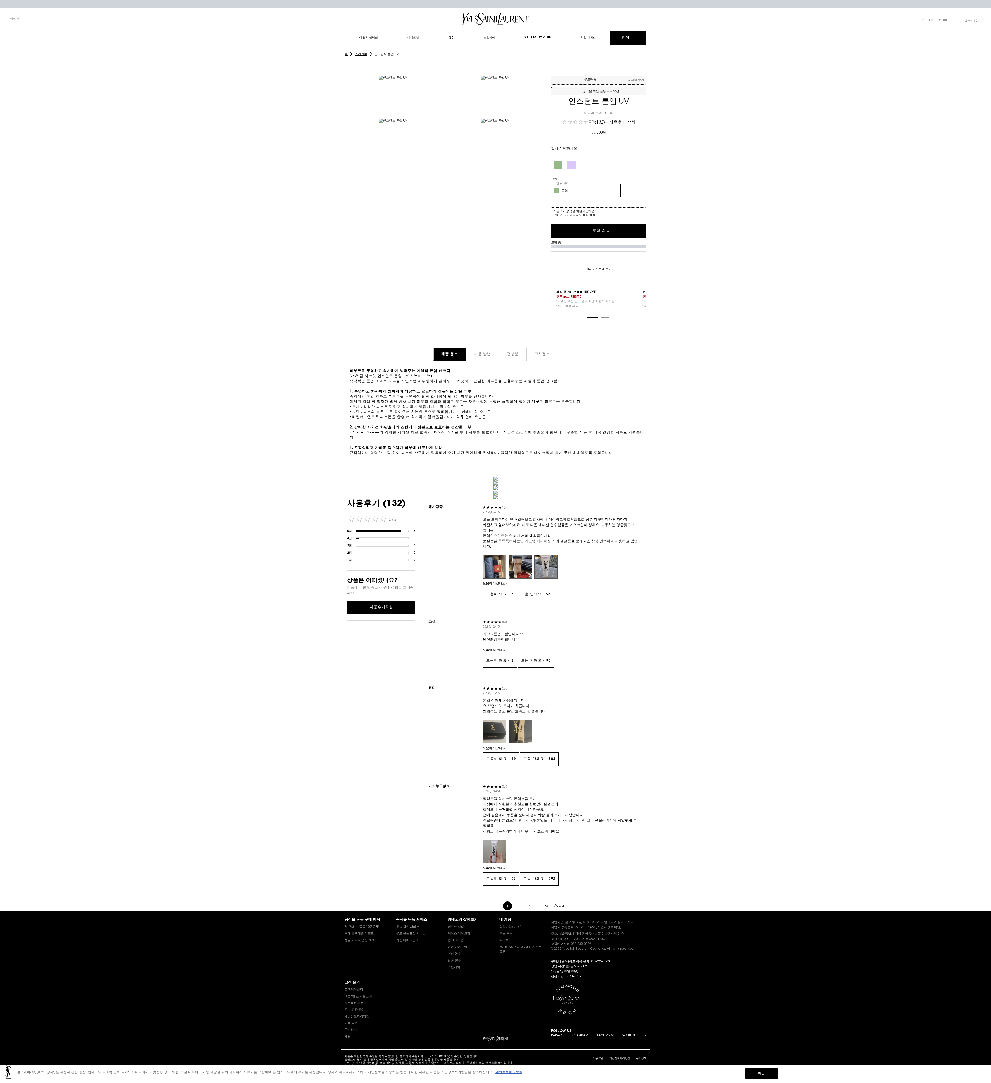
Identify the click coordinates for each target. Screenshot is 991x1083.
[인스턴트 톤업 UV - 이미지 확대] (393, 90)
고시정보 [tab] (542, 354)
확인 (761, 1073)
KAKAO (556, 1035)
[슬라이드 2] (605, 317)
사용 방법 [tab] (482, 354)
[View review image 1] (494, 567)
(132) (600, 122)
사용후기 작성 (622, 122)
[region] (495, 1074)
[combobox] (586, 190)
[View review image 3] (546, 567)
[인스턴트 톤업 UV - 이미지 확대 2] (393, 133)
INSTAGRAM (579, 1035)
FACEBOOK (605, 1035)
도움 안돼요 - (536, 594)
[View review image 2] (520, 567)
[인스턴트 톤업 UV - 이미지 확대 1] (495, 90)
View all (559, 905)
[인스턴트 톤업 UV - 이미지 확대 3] (495, 133)
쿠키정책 (641, 1058)
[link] (934, 21)
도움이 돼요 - (500, 594)
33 (546, 906)
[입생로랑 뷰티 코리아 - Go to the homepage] (495, 19)
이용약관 (598, 1058)
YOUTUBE (629, 1035)
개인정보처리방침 (619, 1058)
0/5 (592, 122)
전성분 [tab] (512, 354)
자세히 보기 (636, 80)
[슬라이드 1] (592, 317)
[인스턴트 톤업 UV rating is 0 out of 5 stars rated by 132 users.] (575, 122)
